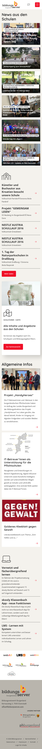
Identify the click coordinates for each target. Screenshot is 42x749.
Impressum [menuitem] (23, 742)
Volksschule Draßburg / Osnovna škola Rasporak (15, 258)
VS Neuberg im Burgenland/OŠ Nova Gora (16, 213)
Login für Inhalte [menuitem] (21, 745)
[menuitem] (14, 738)
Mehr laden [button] (8, 274)
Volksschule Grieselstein (12, 228)
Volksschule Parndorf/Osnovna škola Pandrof (16, 193)
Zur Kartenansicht (13, 347)
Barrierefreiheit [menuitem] (30, 739)
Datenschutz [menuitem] (10, 742)
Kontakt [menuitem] (33, 742)
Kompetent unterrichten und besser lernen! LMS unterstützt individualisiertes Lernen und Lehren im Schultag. (16, 633)
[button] (29, 4)
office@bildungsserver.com (13, 706)
